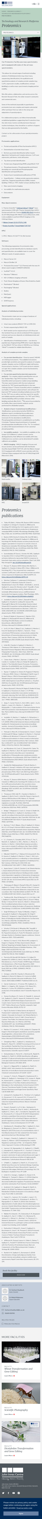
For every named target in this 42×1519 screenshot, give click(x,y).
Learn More (8, 1376)
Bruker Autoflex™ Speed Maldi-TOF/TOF (17, 226)
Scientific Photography (16, 1410)
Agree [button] (21, 1513)
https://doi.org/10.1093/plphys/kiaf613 (20, 596)
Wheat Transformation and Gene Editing (18, 1370)
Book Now (21, 1275)
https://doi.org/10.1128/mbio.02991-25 (15, 577)
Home (4, 11)
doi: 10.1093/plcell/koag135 (22, 562)
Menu (38, 4)
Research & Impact (14, 11)
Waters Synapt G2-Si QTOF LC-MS (14, 222)
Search (34, 4)
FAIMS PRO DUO (27, 212)
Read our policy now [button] (24, 1508)
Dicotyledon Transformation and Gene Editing (18, 1450)
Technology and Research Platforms (16, 13)
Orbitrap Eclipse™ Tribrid (25, 208)
